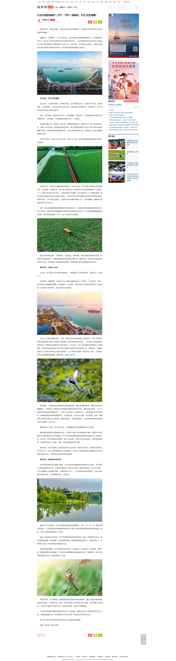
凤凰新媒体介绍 (51, 656)
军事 (93, 2)
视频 (48, 2)
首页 (39, 2)
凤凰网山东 (45, 20)
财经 (63, 2)
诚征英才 (84, 656)
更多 (119, 2)
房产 (85, 2)
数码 (114, 2)
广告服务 (77, 656)
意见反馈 (107, 656)
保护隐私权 (92, 656)
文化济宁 (70, 7)
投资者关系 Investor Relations (65, 656)
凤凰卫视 (57, 2)
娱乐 (67, 2)
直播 (52, 2)
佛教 (106, 2)
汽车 (80, 2)
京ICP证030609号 (123, 656)
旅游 (102, 2)
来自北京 (51, 22)
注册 (125, 2)
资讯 (44, 2)
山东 (56, 7)
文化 (97, 2)
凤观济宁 (62, 7)
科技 (89, 2)
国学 (110, 2)
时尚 (76, 2)
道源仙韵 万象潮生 (115, 105)
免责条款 (100, 656)
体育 (72, 2)
